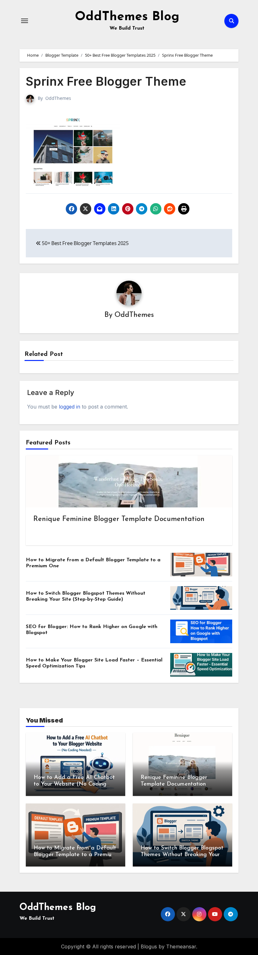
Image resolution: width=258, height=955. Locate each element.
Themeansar (181, 946)
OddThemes (58, 98)
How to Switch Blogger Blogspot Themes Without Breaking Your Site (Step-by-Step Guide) (182, 855)
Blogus (149, 946)
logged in (69, 406)
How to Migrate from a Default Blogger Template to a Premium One (75, 855)
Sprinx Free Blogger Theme (106, 81)
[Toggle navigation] (25, 21)
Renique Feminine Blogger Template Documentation (119, 519)
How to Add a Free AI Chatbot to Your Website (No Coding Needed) (74, 784)
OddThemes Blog (127, 17)
